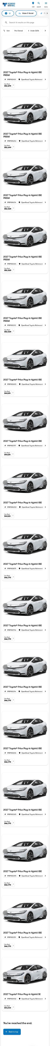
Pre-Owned (18, 31)
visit (33, 7)
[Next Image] (44, 52)
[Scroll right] (47, 13)
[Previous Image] (5, 52)
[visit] (33, 3)
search (39, 7)
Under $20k (34, 31)
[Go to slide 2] (26, 66)
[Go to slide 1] (23, 66)
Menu (46, 7)
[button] (33, 4)
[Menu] (46, 3)
